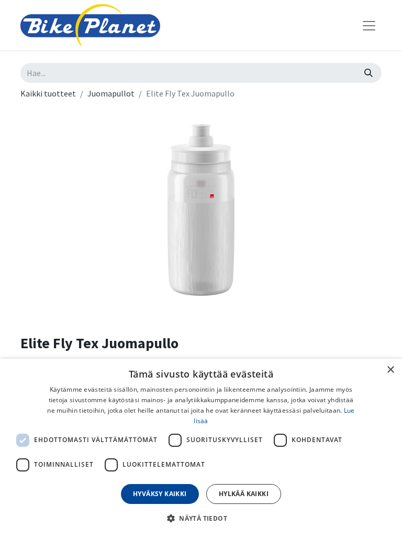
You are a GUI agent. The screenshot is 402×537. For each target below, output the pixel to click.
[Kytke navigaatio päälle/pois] (369, 25)
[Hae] (368, 73)
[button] (201, 518)
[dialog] (201, 448)
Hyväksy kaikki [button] (160, 493)
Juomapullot (111, 93)
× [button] (390, 370)
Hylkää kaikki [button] (244, 493)
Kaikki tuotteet (48, 93)
